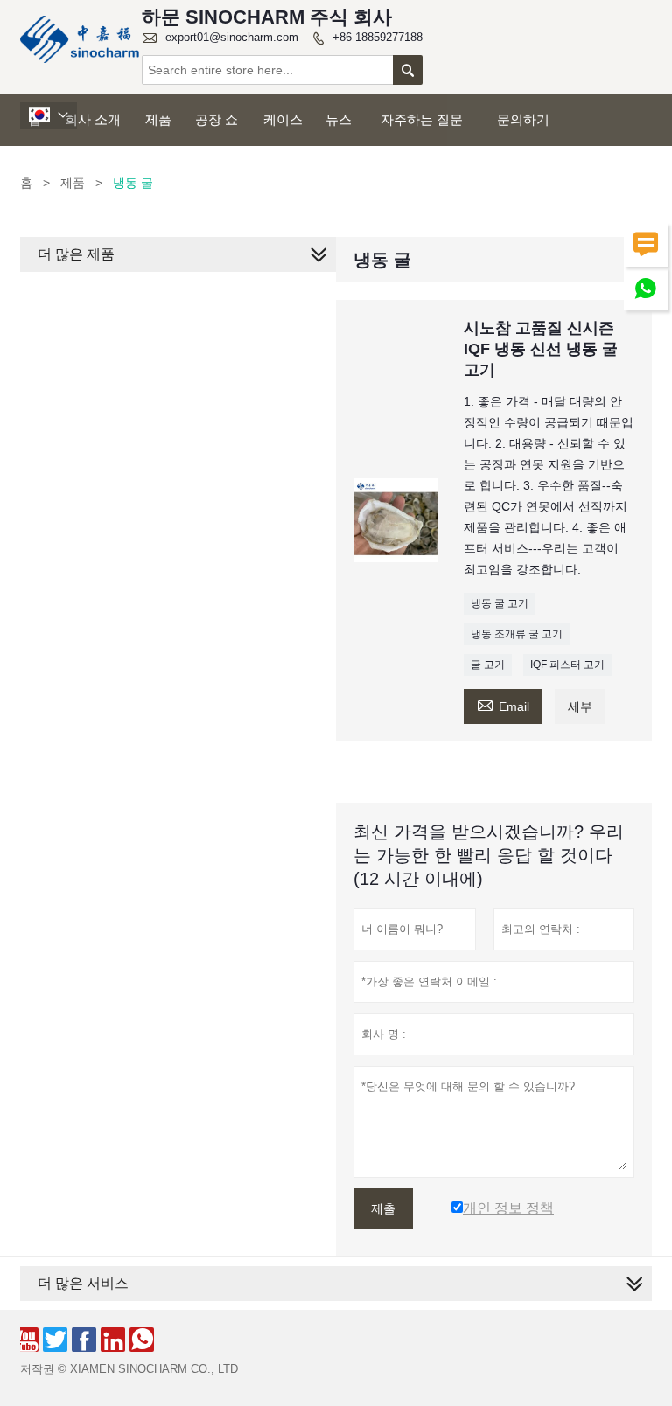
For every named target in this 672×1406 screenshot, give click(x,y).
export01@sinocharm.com (231, 37)
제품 (158, 119)
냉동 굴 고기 (499, 603)
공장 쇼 (216, 119)
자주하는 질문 (422, 119)
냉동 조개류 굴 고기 (517, 634)
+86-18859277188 (377, 37)
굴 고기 (488, 664)
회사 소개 (93, 119)
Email (503, 704)
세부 (580, 706)
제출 (383, 1208)
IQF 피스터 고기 (567, 664)
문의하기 (523, 119)
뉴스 (339, 119)
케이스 (283, 119)
